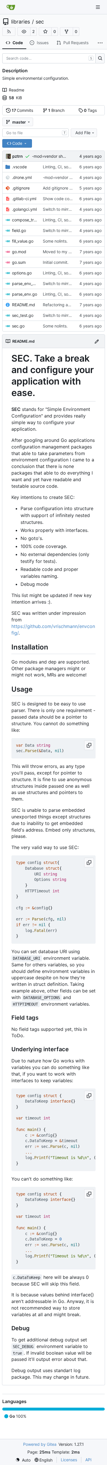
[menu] (23, 1460)
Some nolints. (55, 241)
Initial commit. (55, 262)
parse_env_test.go (24, 283)
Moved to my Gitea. (61, 251)
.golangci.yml (24, 209)
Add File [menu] (82, 132)
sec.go (18, 325)
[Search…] (100, 58)
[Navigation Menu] (98, 7)
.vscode (19, 166)
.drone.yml (22, 177)
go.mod (19, 251)
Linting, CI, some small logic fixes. (74, 166)
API (88, 1459)
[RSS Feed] (8, 31)
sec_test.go (22, 315)
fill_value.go (22, 241)
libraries (20, 22)
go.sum (19, 262)
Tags (90, 110)
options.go (22, 272)
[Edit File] (96, 341)
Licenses (69, 1459)
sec (40, 22)
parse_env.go (24, 294)
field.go (19, 230)
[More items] (100, 43)
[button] (24, 31)
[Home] (11, 7)
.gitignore (21, 188)
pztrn (17, 156)
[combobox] (35, 132)
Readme (16, 89)
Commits (22, 110)
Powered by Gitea (39, 1444)
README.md (23, 304)
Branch (56, 110)
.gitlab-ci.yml (24, 198)
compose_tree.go (24, 219)
